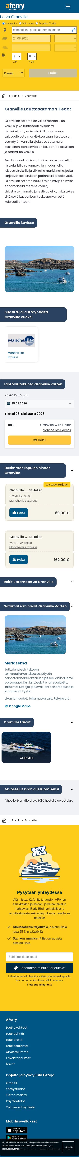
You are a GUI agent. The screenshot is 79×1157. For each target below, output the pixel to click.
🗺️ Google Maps (17, 706)
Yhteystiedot (15, 1089)
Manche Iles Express (57, 430)
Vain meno (28, 23)
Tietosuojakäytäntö (39, 984)
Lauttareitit (14, 1040)
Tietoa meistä (16, 1095)
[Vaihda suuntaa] (74, 30)
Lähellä (68, 1147)
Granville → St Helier (55, 425)
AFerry (11, 1019)
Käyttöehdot (15, 1101)
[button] (39, 403)
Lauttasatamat (17, 1046)
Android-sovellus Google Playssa (16, 1138)
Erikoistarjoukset (18, 1058)
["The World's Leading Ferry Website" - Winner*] (15, 6)
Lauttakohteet (17, 1027)
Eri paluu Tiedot (47, 23)
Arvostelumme (17, 1052)
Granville (26, 758)
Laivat (10, 1064)
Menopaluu (11, 23)
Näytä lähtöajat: (16, 395)
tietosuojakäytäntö (10, 1149)
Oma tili (11, 1083)
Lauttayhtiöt (15, 1033)
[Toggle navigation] (68, 6)
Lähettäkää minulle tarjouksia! (42, 968)
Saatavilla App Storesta (16, 1130)
